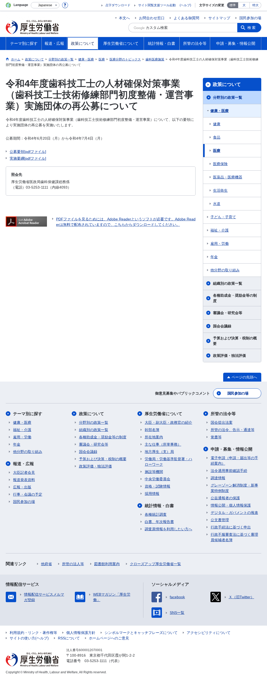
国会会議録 (222, 326)
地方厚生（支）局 (159, 452)
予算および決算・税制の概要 (235, 341)
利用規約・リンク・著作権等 (33, 633)
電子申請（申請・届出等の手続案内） (234, 460)
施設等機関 (154, 472)
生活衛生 (220, 190)
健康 (216, 124)
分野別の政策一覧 (227, 97)
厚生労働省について (163, 414)
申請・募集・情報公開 (231, 449)
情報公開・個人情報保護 (231, 505)
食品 (216, 137)
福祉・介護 (219, 230)
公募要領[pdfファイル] (28, 151)
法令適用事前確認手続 (229, 471)
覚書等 (216, 437)
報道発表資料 (24, 480)
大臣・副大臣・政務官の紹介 (168, 422)
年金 (214, 257)
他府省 (46, 564)
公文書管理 (220, 520)
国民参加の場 (250, 18)
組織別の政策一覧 (227, 283)
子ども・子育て (223, 217)
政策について (227, 84)
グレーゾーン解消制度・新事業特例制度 (234, 488)
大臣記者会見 (24, 472)
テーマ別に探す (27, 414)
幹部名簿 (152, 430)
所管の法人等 (73, 564)
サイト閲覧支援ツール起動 (157, 5)
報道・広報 (23, 464)
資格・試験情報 (157, 486)
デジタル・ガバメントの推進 (234, 512)
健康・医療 (219, 111)
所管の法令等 (223, 414)
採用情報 (152, 493)
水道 (216, 204)
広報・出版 (22, 487)
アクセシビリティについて (208, 633)
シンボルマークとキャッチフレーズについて (141, 633)
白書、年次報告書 (159, 522)
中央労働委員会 (157, 479)
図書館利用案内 (107, 564)
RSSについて (69, 638)
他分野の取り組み (225, 270)
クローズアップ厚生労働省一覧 (155, 564)
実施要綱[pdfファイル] (28, 158)
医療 (216, 150)
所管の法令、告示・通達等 (232, 430)
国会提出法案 (222, 422)
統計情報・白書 (159, 505)
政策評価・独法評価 (229, 355)
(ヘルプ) (185, 5)
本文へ (124, 18)
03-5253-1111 (95, 661)
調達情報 (218, 478)
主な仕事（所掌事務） (163, 444)
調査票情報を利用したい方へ (168, 529)
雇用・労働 (219, 243)
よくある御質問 (186, 18)
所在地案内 (154, 437)
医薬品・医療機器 (227, 177)
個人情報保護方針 (80, 633)
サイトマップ (219, 18)
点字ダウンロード (117, 5)
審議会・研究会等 (227, 313)
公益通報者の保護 (225, 498)
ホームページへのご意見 (109, 638)
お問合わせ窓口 (152, 18)
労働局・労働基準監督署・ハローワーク (168, 461)
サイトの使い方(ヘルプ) (29, 638)
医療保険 (220, 164)
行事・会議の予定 (27, 494)
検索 (251, 28)
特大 (255, 5)
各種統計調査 (156, 514)
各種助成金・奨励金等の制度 (235, 298)
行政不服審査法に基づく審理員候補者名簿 (234, 537)
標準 (232, 5)
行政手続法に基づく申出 (231, 527)
